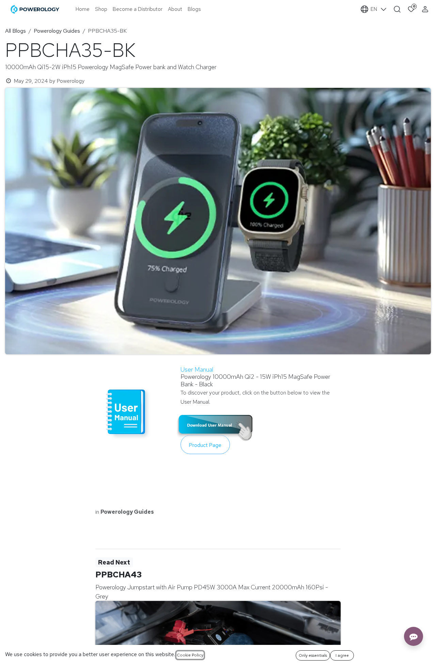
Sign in (426, 9)
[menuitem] (82, 9)
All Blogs (15, 30)
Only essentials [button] (313, 655)
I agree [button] (342, 655)
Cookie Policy (190, 655)
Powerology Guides (57, 30)
